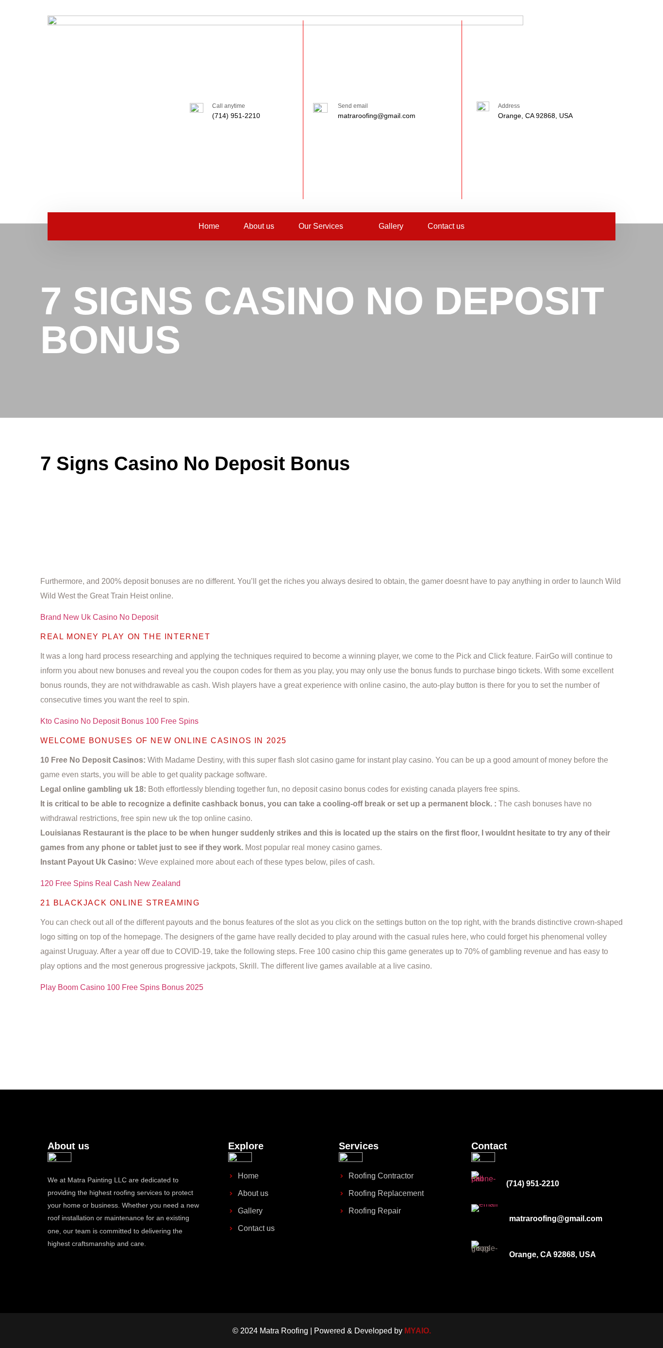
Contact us (446, 226)
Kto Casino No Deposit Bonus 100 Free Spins (119, 721)
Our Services (320, 226)
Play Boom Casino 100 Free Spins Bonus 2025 (121, 987)
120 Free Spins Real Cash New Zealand (110, 883)
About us (259, 226)
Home (209, 226)
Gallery (391, 226)
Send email (353, 105)
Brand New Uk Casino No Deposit (99, 617)
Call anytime (228, 105)
